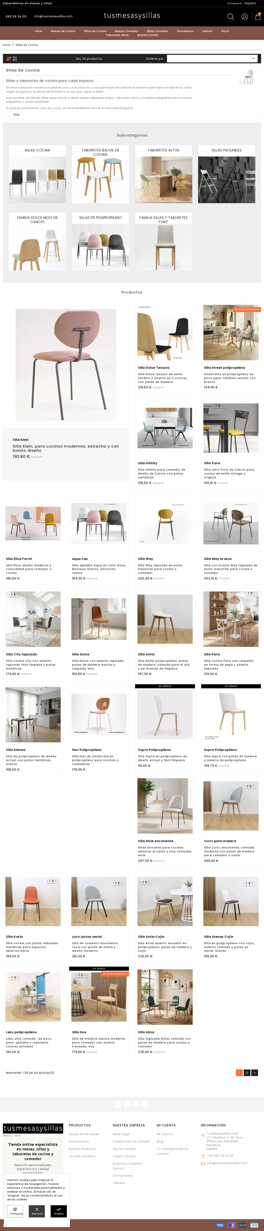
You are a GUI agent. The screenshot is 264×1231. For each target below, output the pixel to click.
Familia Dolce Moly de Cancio (37, 219)
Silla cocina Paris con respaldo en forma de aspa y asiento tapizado (229, 665)
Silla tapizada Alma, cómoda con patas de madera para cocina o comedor (164, 1042)
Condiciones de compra (131, 1141)
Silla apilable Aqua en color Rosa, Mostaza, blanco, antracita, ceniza (99, 569)
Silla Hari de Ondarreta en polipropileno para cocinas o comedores (95, 760)
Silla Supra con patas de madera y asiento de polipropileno (230, 758)
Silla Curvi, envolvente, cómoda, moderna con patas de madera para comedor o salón (229, 851)
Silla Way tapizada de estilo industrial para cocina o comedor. (160, 569)
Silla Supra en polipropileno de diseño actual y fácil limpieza (162, 758)
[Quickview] (74, 412)
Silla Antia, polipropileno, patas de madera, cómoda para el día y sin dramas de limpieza (164, 665)
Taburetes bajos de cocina (100, 152)
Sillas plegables (227, 150)
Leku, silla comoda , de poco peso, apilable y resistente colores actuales (29, 1042)
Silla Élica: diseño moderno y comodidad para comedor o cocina (29, 569)
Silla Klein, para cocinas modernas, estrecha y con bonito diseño (66, 448)
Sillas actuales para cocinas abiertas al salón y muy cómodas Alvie (165, 851)
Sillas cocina (37, 150)
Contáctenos (123, 1176)
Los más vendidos (82, 1156)
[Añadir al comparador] (66, 413)
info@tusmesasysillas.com (227, 1163)
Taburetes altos (164, 150)
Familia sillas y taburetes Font (163, 219)
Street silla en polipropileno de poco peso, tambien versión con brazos (230, 378)
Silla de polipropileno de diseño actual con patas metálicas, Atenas (31, 760)
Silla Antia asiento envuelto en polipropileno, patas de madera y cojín (165, 947)
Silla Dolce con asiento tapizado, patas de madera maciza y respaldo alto (98, 665)
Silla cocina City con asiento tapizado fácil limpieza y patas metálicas (31, 665)
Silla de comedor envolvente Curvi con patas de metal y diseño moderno (95, 947)
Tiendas (119, 1183)
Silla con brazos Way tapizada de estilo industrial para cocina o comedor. (231, 569)
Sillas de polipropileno (100, 217)
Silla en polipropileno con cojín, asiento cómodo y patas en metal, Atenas (229, 947)
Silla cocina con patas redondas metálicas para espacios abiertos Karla (32, 947)
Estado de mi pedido (84, 1134)
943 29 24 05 (15, 16)
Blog (160, 1141)
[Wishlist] (124, 307)
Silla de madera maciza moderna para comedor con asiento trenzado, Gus (98, 1042)
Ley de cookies (124, 1149)
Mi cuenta (166, 1125)
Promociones (79, 1141)
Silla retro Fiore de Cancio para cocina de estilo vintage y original (229, 473)
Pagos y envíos (124, 1156)
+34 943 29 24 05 (220, 1156)
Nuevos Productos (82, 1149)
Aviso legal (121, 1134)
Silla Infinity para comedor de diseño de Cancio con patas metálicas (162, 473)
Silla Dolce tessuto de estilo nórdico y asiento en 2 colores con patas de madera (162, 378)
